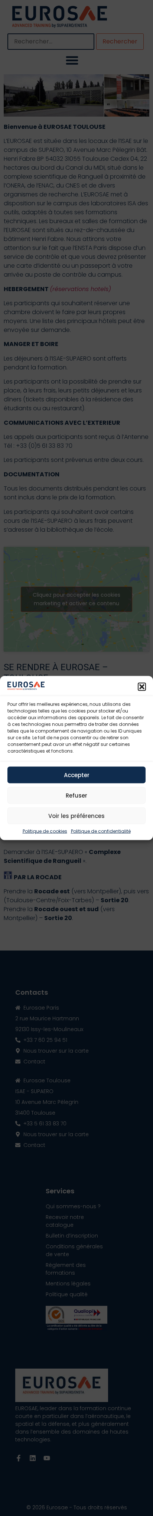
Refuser (76, 795)
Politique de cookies (45, 831)
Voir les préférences (76, 815)
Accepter (76, 775)
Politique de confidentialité (101, 831)
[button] (142, 687)
